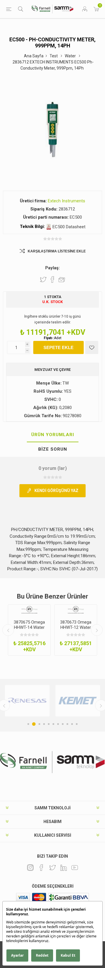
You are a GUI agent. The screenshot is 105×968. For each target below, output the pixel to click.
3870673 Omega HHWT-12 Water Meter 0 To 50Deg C (76, 630)
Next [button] (97, 630)
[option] (29, 630)
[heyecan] (52, 867)
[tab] (52, 435)
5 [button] (49, 724)
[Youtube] (74, 867)
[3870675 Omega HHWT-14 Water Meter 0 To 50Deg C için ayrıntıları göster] (29, 610)
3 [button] (39, 724)
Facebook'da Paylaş (52, 279)
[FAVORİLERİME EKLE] (91, 347)
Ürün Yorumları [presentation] (52, 434)
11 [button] (77, 724)
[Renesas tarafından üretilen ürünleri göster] (27, 701)
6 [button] (53, 724)
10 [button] (72, 724)
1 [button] (28, 724)
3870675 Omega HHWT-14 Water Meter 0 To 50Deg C (29, 630)
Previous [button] (8, 630)
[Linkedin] (63, 867)
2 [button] (34, 724)
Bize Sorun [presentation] (52, 449)
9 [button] (67, 724)
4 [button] (44, 724)
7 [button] (58, 724)
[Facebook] (41, 867)
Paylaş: (52, 267)
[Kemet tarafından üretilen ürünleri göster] (77, 701)
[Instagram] (30, 867)
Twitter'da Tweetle (43, 279)
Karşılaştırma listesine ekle (57, 251)
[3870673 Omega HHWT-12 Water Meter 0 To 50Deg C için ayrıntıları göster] (76, 610)
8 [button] (63, 724)
